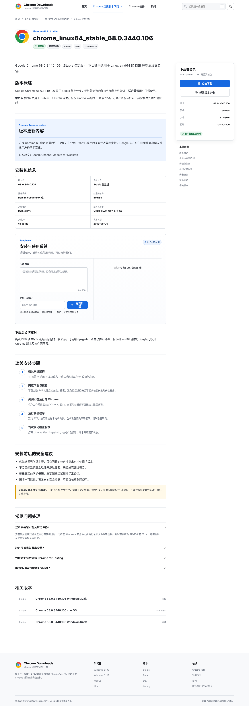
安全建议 (183, 174)
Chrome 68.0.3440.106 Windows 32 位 (61, 598)
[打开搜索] (230, 6)
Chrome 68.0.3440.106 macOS (56, 610)
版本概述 (183, 152)
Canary (147, 686)
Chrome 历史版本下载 (106, 6)
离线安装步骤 (185, 169)
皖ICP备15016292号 (202, 686)
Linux (97, 686)
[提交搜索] (185, 6)
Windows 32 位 (101, 675)
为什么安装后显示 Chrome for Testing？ (40, 558)
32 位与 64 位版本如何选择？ (33, 568)
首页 (84, 6)
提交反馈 (79, 305)
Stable (146, 669)
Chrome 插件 (137, 6)
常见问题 (183, 180)
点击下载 (207, 83)
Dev (145, 680)
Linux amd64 (32, 18)
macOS (98, 680)
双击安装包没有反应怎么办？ (33, 527)
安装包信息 (184, 163)
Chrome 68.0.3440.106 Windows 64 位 (61, 622)
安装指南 (196, 675)
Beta (145, 675)
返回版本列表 (207, 92)
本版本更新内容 (187, 158)
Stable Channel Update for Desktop (55, 155)
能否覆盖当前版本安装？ (30, 548)
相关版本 (183, 185)
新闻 (153, 6)
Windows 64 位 (101, 669)
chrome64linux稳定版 (57, 18)
